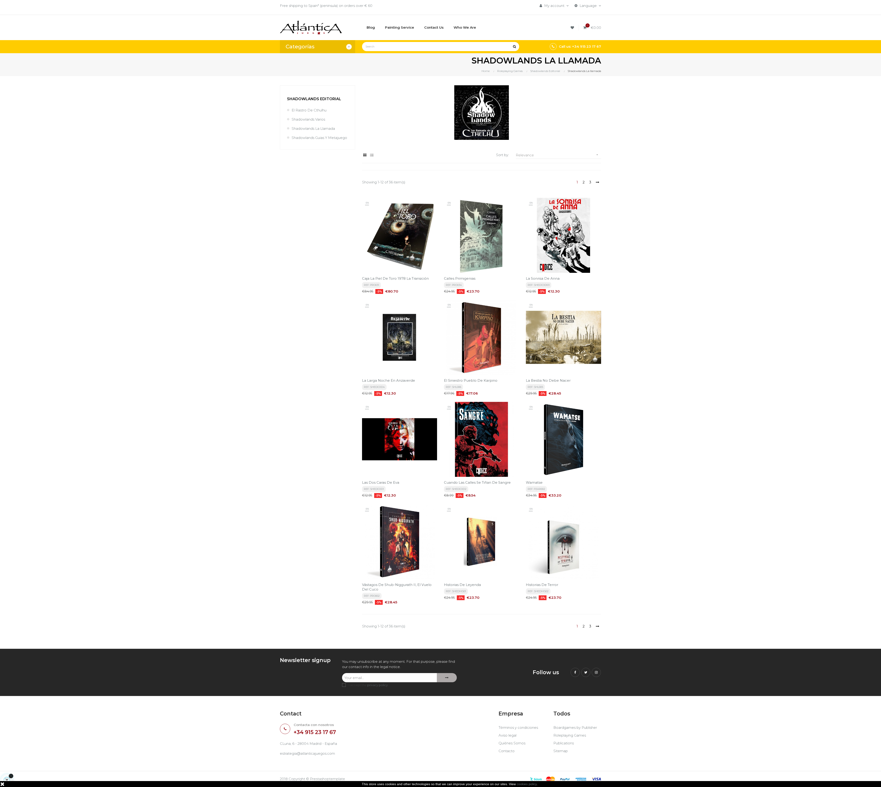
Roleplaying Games (569, 735)
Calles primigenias (459, 278)
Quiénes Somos (512, 743)
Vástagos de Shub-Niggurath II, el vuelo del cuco (397, 587)
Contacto (507, 751)
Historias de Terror (542, 585)
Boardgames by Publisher (575, 727)
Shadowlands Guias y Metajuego (319, 137)
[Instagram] (596, 672)
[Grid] (365, 155)
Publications (563, 743)
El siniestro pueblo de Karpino (470, 380)
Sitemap (560, 751)
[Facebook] (575, 672)
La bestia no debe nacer (548, 380)
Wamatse (534, 482)
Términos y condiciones (518, 727)
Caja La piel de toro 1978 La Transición (395, 278)
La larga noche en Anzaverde (388, 380)
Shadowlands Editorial (314, 99)
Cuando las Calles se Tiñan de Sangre (477, 482)
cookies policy (527, 784)
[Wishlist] (573, 27)
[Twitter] (585, 672)
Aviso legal (507, 735)
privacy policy (377, 685)
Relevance (557, 155)
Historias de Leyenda (462, 585)
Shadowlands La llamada (313, 128)
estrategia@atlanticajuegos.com (307, 753)
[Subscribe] (447, 677)
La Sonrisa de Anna (543, 278)
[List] (372, 155)
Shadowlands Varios (308, 119)
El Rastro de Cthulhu (309, 110)
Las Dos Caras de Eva (380, 482)
